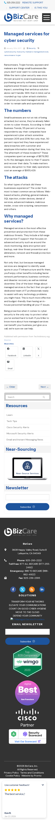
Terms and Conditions (32, 772)
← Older (10, 386)
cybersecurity (10, 52)
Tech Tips (12, 421)
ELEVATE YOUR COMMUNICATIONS (27, 605)
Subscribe (25, 507)
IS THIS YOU (41, 7)
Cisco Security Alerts (18, 427)
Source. (7, 340)
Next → (45, 386)
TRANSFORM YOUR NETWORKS (27, 601)
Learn (10, 415)
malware (29, 52)
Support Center (19, 7)
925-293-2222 (13, 2)
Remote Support (32, 2)
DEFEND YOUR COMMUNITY (27, 615)
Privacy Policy (11, 772)
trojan (18, 55)
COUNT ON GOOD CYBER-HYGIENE (27, 608)
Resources (16, 405)
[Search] (45, 397)
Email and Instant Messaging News (25, 439)
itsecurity (21, 52)
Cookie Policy (13, 775)
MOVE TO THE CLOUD (27, 612)
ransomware (9, 55)
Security (32, 48)
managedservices (41, 52)
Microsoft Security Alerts (20, 433)
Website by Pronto (31, 775)
